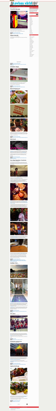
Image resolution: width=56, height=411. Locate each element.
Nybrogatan (13, 364)
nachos (18, 137)
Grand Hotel (11, 260)
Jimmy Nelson (17, 260)
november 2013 (31, 33)
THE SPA (30, 53)
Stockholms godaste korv (16, 341)
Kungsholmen (13, 33)
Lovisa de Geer (17, 36)
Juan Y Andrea (18, 339)
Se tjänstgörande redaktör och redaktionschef (15, 408)
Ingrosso (16, 64)
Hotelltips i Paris (14, 263)
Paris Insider (17, 310)
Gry (15, 335)
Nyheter (17, 6)
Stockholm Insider (18, 32)
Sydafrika (30, 52)
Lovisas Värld (14, 32)
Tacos (26, 137)
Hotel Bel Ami (23, 311)
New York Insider (31, 45)
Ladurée (16, 82)
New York (11, 158)
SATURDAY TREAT (14, 66)
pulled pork (20, 137)
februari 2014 (31, 30)
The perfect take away (15, 9)
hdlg (14, 64)
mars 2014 (31, 29)
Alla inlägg (11, 6)
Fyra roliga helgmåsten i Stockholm (18, 160)
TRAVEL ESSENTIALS (32, 54)
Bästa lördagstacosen (15, 88)
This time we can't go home (23, 64)
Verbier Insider (31, 56)
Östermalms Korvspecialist (13, 359)
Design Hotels (13, 311)
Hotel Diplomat (13, 401)
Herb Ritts (14, 260)
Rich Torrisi (14, 158)
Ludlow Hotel (23, 152)
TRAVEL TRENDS (31, 55)
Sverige (22, 33)
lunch (20, 339)
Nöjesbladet (23, 6)
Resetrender (31, 49)
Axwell (13, 64)
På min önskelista (31, 47)
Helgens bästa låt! (14, 35)
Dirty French (13, 139)
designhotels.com (18, 311)
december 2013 (31, 32)
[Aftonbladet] (12, 0)
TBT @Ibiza (12, 313)
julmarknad (20, 260)
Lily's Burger (17, 33)
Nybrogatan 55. (18, 359)
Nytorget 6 (26, 202)
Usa (15, 158)
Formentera (13, 339)
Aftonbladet (14, 6)
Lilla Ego (23, 260)
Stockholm (20, 33)
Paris (25, 311)
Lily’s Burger (16, 29)
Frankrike (21, 311)
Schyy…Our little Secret (32, 50)
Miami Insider (31, 44)
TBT (21, 339)
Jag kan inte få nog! (14, 366)
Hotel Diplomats (24, 396)
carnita (13, 137)
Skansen (11, 261)
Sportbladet (20, 6)
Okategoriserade (31, 46)
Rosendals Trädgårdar (15, 237)
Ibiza (15, 339)
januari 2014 (31, 31)
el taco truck (15, 137)
